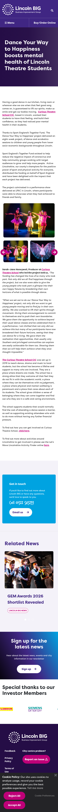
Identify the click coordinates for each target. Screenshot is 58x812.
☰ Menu (9, 22)
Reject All (14, 795)
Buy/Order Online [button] (45, 22)
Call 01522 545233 (21, 502)
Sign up (26, 669)
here (46, 445)
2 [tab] (29, 619)
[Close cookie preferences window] (55, 775)
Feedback (10, 750)
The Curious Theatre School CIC (19, 359)
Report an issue (35, 759)
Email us (18, 512)
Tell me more (35, 788)
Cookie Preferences (44, 795)
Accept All (14, 805)
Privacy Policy (9, 760)
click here (24, 430)
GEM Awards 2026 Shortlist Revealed (25, 599)
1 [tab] (25, 619)
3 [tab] (33, 619)
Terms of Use (9, 770)
